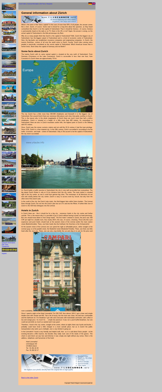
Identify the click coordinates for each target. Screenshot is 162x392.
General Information (33, 3)
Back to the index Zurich (29, 378)
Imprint (4, 253)
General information (8, 243)
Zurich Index (22, 3)
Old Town (5, 244)
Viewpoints (5, 246)
